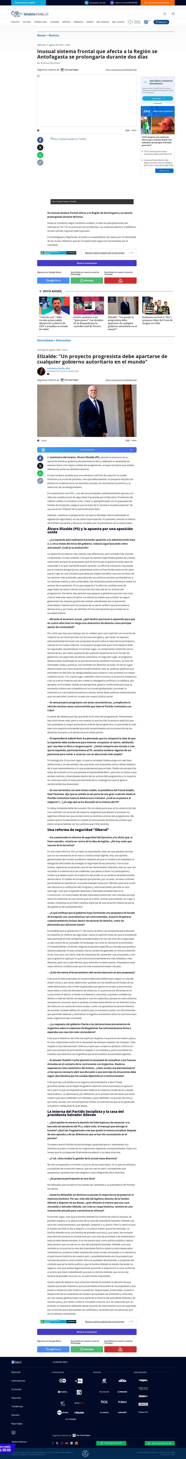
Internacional (40, 22)
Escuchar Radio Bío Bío (158, 2)
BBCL (72, 493)
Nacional (27, 22)
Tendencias (78, 22)
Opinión (89, 22)
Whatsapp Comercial (113, 1443)
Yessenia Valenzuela (50, 63)
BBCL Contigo (118, 22)
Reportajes (16, 1423)
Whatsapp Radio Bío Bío (161, 1443)
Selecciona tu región (25, 2)
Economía (54, 22)
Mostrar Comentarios (87, 263)
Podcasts (15, 22)
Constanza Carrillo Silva (58, 368)
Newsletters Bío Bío (98, 2)
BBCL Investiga (103, 22)
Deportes (66, 22)
